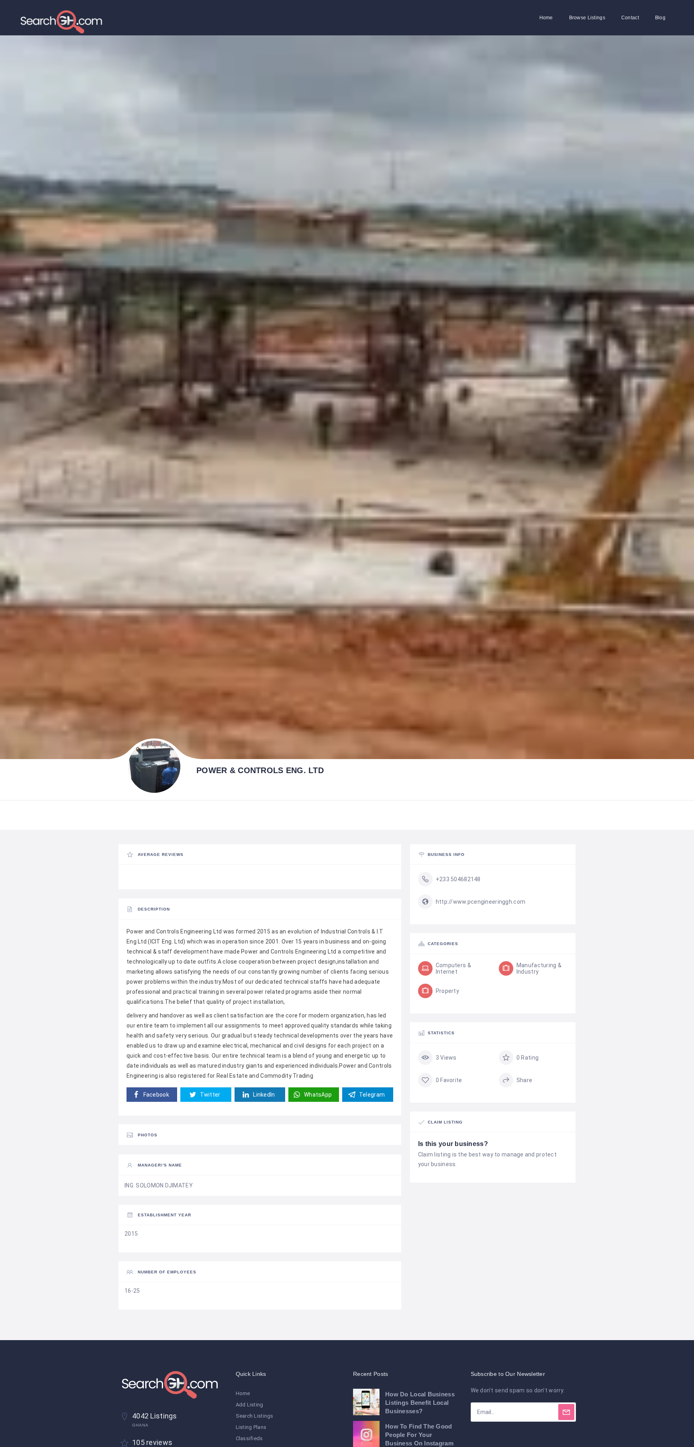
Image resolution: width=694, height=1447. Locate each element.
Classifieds (249, 1438)
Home (546, 17)
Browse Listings (587, 17)
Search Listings (255, 1416)
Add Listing (249, 1405)
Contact (630, 17)
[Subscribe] (566, 1412)
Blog (660, 17)
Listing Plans (251, 1427)
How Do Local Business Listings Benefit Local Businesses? (420, 1402)
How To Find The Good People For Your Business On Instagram (419, 1435)
